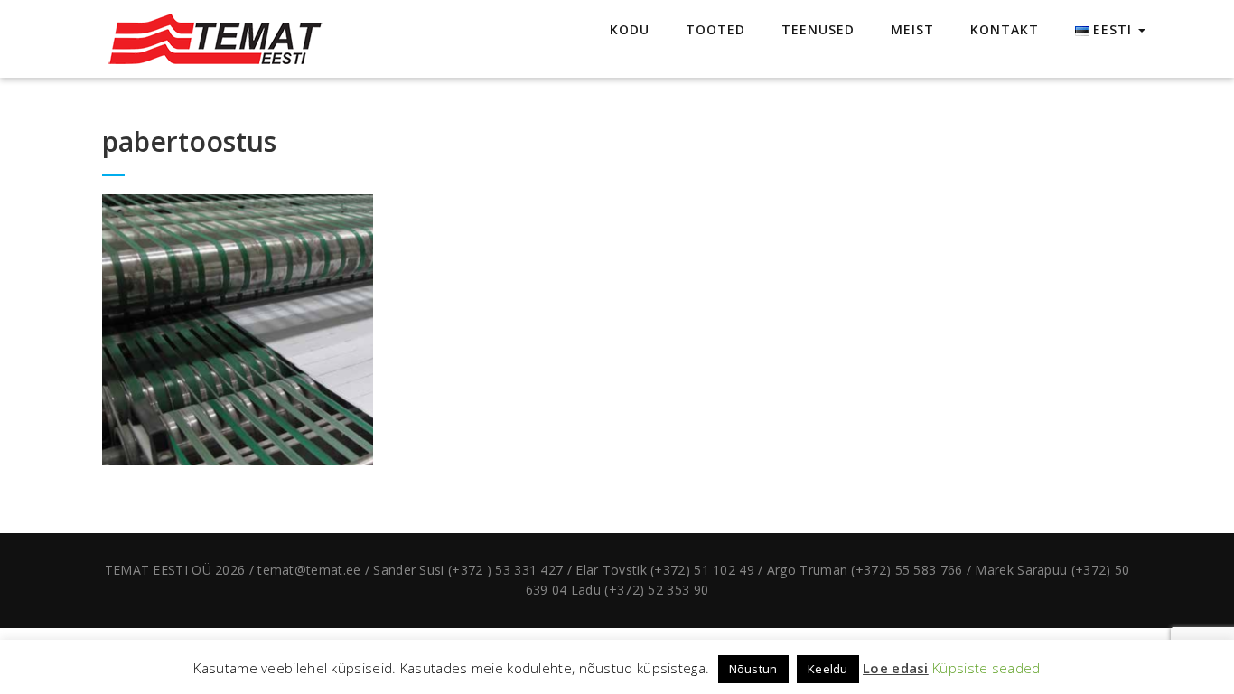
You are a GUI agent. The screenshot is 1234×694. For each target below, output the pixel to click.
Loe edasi (896, 668)
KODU (630, 29)
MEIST (912, 29)
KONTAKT (1004, 29)
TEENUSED (818, 29)
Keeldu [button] (828, 669)
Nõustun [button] (753, 669)
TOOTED (715, 29)
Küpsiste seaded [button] (986, 668)
